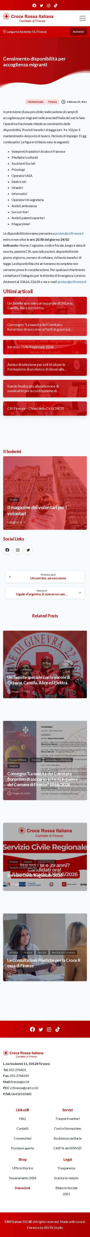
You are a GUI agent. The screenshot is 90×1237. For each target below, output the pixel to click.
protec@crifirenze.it (69, 233)
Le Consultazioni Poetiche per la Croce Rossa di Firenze (44, 963)
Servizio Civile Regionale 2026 (35, 875)
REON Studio (53, 1227)
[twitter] (41, 5)
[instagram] (48, 5)
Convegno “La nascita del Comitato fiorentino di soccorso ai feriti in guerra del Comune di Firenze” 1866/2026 (42, 779)
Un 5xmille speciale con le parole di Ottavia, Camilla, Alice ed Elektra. (38, 680)
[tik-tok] (55, 5)
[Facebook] (34, 5)
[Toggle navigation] (82, 18)
